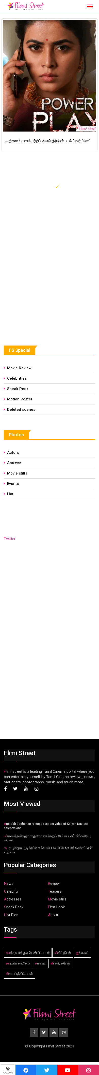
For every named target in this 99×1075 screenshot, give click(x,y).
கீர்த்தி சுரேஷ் (60, 963)
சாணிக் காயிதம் (18, 963)
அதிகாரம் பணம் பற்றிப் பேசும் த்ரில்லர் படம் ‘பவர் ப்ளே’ (47, 141)
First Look (56, 907)
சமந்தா (40, 963)
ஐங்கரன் (82, 953)
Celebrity (11, 891)
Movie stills (17, 473)
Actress (14, 463)
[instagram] (88, 1070)
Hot (10, 494)
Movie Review (19, 368)
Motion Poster (19, 399)
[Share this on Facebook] (25, 1070)
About (53, 915)
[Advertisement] (42, 292)
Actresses (12, 899)
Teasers (54, 891)
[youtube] (67, 1070)
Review (54, 883)
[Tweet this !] (46, 1070)
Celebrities (17, 378)
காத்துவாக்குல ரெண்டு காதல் (28, 953)
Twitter (9, 538)
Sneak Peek (17, 388)
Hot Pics (11, 915)
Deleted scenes (21, 409)
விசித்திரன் (63, 953)
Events (13, 483)
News (8, 883)
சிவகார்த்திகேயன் (19, 974)
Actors (13, 452)
